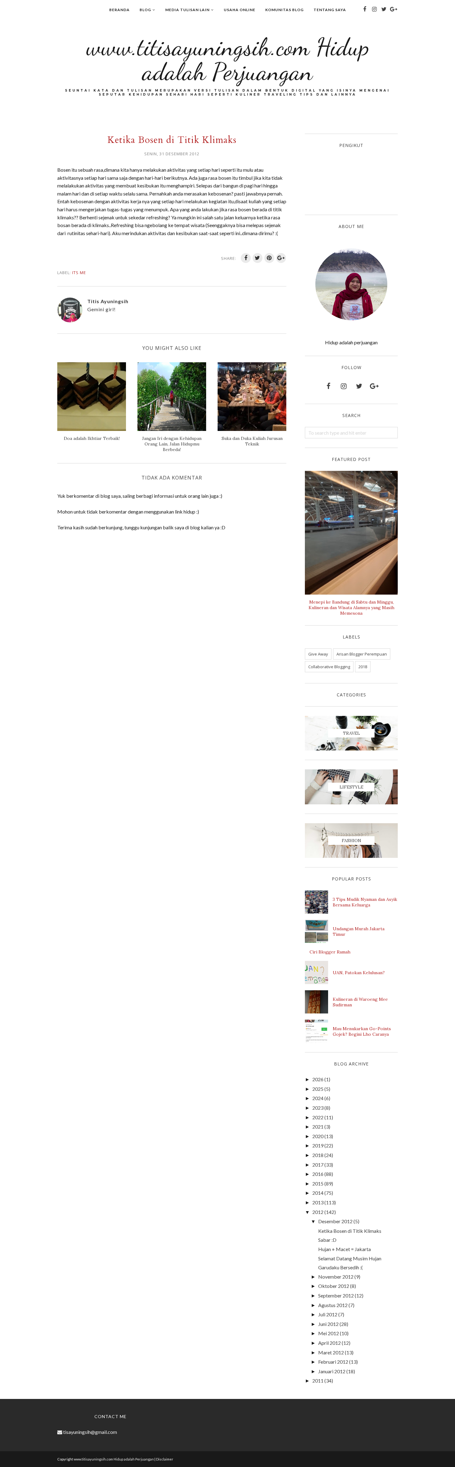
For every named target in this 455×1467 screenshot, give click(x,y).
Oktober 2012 (333, 1286)
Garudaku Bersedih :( (340, 1267)
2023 (317, 1108)
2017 (317, 1165)
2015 (317, 1183)
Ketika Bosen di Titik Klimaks (349, 1231)
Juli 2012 (327, 1314)
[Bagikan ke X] (257, 258)
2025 (317, 1089)
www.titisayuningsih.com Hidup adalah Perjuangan (227, 59)
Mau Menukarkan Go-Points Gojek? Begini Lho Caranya (362, 1031)
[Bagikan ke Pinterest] (269, 258)
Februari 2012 (333, 1362)
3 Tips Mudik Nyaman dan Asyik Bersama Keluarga (365, 902)
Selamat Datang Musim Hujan (349, 1258)
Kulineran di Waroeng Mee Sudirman (360, 1002)
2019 (317, 1145)
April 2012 (329, 1343)
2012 (317, 1212)
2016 (317, 1174)
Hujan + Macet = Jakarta (344, 1249)
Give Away (318, 654)
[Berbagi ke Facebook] (246, 258)
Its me (79, 272)
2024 (317, 1098)
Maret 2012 (331, 1352)
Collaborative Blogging (329, 666)
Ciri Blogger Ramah (330, 952)
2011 (317, 1380)
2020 (317, 1136)
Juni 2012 (328, 1324)
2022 (317, 1117)
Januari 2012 (331, 1371)
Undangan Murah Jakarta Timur (358, 931)
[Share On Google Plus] (281, 258)
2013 (317, 1202)
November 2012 (335, 1277)
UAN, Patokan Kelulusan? (359, 972)
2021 (317, 1126)
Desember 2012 (335, 1221)
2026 (317, 1079)
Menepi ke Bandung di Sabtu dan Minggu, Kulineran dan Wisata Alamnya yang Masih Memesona (351, 607)
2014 (317, 1193)
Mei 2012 (328, 1333)
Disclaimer (164, 1459)
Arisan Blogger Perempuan (361, 654)
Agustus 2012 (333, 1305)
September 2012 (336, 1295)
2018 (362, 666)
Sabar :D (327, 1240)
